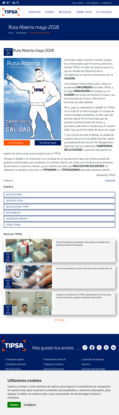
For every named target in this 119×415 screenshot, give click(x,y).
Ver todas (59, 319)
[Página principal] (3, 2)
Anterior (8, 180)
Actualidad (104, 12)
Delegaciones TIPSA (17, 206)
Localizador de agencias (93, 359)
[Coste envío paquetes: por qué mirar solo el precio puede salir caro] (29, 277)
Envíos (49, 12)
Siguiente (110, 180)
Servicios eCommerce (54, 368)
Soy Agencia (93, 3)
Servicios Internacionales (93, 368)
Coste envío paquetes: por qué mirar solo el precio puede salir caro (84, 268)
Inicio (11, 32)
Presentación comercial (55, 359)
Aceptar (14, 404)
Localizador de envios (15, 364)
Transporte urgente (14, 359)
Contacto (107, 3)
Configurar (30, 404)
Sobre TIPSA (84, 12)
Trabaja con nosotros (54, 364)
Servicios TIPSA (14, 200)
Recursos (65, 12)
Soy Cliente (78, 3)
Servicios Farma (12, 368)
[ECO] (13, 2)
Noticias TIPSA (14, 194)
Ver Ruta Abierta (16, 142)
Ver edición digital (48, 142)
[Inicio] (10, 12)
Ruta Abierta (21, 32)
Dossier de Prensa (16, 218)
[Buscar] (18, 2)
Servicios (35, 12)
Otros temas (13, 224)
